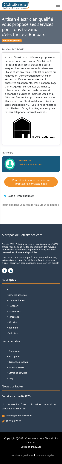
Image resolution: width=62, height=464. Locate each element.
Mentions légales (45, 455)
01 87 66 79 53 (14, 420)
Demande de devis (18, 361)
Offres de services (17, 372)
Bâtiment (13, 327)
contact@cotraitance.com (19, 415)
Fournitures (14, 311)
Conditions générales (22, 455)
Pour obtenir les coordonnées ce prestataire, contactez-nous (31, 181)
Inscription (14, 356)
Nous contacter (16, 367)
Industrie (13, 333)
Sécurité (12, 322)
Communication (16, 300)
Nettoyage (13, 316)
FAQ (10, 378)
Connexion (14, 350)
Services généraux (17, 294)
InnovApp (36, 446)
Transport (13, 305)
